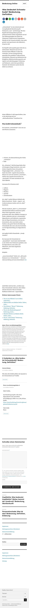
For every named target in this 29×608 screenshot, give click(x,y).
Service (4, 596)
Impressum (5, 526)
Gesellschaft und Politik (7, 350)
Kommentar (6, 450)
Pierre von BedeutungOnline (8, 349)
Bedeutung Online (9, 4)
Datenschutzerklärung (9, 476)
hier (25, 259)
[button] (4, 19)
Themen (4, 593)
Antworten (5, 379)
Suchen (4, 542)
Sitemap (4, 561)
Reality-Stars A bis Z (7, 590)
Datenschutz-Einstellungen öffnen (9, 605)
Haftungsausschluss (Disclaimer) (11, 529)
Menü (24, 3)
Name (3, 479)
